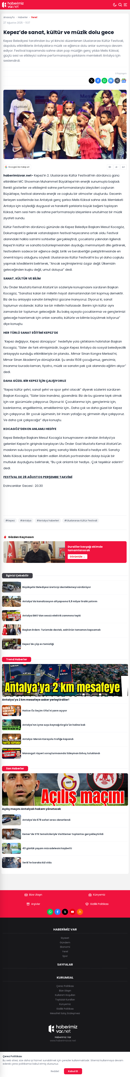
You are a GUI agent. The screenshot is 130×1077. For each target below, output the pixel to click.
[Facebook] (58, 912)
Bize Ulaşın (35, 894)
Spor (65, 956)
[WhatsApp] (50, 912)
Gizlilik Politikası (99, 904)
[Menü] (126, 5)
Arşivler (35, 904)
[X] (65, 912)
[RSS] (80, 912)
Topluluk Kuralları (65, 999)
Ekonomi (65, 947)
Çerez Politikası (65, 986)
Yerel (65, 951)
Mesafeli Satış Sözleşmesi (65, 1013)
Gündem (65, 942)
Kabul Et (73, 1071)
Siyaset (65, 938)
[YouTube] (72, 912)
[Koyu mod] (115, 5)
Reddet (55, 1071)
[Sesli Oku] (110, 167)
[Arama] (120, 5)
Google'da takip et (18, 167)
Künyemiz (99, 894)
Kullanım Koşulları (65, 995)
